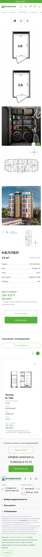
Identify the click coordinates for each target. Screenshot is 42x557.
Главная (4, 12)
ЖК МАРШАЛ (23, 12)
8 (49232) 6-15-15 (21, 462)
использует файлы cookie (17, 537)
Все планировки (21, 313)
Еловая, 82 (34, 12)
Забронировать (21, 320)
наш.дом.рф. (23, 520)
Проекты (13, 12)
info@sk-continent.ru (21, 457)
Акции (12, 304)
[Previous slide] (33, 144)
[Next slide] (38, 144)
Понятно (7, 552)
